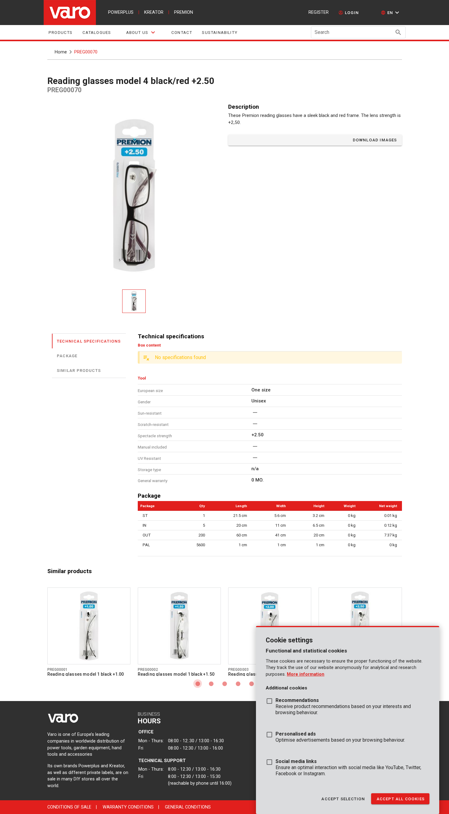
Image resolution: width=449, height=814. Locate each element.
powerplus (120, 12)
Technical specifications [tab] (89, 341)
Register (318, 12)
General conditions (188, 807)
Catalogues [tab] (96, 32)
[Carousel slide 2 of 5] (211, 683)
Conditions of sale (69, 807)
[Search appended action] (398, 32)
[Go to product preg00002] (179, 625)
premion (183, 12)
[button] (391, 12)
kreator (153, 12)
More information (305, 674)
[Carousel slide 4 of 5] (238, 683)
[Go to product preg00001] (88, 625)
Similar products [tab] (79, 370)
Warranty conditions (128, 807)
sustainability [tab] (219, 32)
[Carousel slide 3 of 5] (224, 683)
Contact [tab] (181, 32)
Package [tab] (67, 355)
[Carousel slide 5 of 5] (251, 683)
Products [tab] (61, 32)
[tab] (141, 32)
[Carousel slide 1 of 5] (197, 683)
